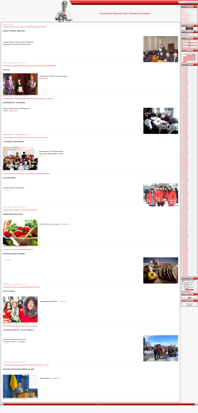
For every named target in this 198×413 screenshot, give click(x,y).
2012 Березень (185, 74)
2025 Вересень (185, 262)
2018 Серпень (185, 164)
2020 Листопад (185, 195)
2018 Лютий (185, 157)
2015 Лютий (185, 115)
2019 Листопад (185, 181)
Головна (4, 24)
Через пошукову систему (189, 287)
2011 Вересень (185, 67)
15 (187, 58)
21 (185, 60)
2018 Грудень (185, 168)
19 (194, 58)
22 (187, 60)
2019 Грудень (185, 182)
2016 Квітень (185, 131)
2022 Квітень (185, 215)
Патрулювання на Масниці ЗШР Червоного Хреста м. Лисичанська (21, 325)
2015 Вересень (185, 123)
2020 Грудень (185, 196)
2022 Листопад (185, 223)
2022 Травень (185, 216)
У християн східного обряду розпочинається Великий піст (18, 249)
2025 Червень (185, 259)
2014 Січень (185, 100)
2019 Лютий (185, 171)
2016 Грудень (185, 140)
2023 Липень (185, 232)
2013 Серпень (185, 94)
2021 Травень (185, 202)
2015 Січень (185, 114)
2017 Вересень (185, 151)
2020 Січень (185, 183)
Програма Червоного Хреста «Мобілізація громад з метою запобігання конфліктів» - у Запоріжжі (28, 98)
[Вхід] (180, 6)
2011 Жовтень (185, 69)
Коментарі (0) (24, 62)
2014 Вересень (185, 109)
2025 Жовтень (185, 263)
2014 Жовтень (185, 110)
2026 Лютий (185, 268)
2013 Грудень (185, 99)
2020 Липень (185, 190)
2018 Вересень (185, 165)
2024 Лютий (185, 240)
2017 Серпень (185, 150)
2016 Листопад (185, 139)
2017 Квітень (185, 145)
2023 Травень (185, 230)
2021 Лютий (185, 198)
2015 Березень (185, 116)
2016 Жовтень (185, 138)
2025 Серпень (185, 261)
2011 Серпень (185, 66)
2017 (8, 24)
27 (184, 61)
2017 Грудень (185, 154)
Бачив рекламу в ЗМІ (188, 284)
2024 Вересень (185, 248)
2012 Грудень (185, 85)
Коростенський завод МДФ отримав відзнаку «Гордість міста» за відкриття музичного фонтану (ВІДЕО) (30, 65)
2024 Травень (185, 244)
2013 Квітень (185, 89)
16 (189, 58)
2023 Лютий (185, 226)
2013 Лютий (185, 87)
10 (191, 57)
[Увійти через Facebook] (189, 28)
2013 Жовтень (185, 96)
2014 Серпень (185, 108)
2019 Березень (185, 172)
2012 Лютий (185, 73)
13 (184, 58)
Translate (191, 35)
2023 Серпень (185, 233)
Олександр (13, 62)
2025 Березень (185, 255)
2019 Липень (185, 176)
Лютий (11, 24)
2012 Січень (185, 72)
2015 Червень (185, 120)
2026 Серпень (185, 275)
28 (185, 61)
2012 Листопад (185, 84)
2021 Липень (185, 204)
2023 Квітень (185, 229)
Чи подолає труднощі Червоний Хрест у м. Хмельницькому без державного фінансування (27, 173)
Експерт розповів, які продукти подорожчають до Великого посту (20, 209)
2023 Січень (185, 225)
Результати (184, 290)
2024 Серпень (185, 247)
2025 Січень (185, 253)
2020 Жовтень (185, 194)
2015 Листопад (185, 125)
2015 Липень (185, 121)
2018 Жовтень (185, 166)
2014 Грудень (185, 113)
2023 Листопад (185, 237)
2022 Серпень (185, 219)
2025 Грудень (185, 266)
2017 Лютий (185, 143)
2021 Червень (185, 203)
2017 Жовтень (185, 152)
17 (191, 58)
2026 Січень (185, 267)
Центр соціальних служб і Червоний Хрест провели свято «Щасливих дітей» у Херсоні (26, 137)
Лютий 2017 (189, 52)
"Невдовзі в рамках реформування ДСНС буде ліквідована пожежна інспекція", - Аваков (26, 364)
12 (194, 57)
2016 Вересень (185, 137)
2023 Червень (185, 231)
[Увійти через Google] (192, 28)
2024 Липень (185, 246)
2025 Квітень (185, 256)
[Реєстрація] (178, 6)
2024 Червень (185, 245)
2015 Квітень (185, 117)
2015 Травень (185, 118)
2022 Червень (185, 217)
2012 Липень (185, 79)
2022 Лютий (185, 212)
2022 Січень (185, 211)
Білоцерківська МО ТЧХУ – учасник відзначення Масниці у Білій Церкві (22, 287)
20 (184, 60)
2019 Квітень (185, 173)
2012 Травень (185, 77)
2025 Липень (185, 260)
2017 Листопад (185, 153)
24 (191, 60)
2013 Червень (185, 92)
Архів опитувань (190, 290)
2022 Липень (185, 218)
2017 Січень (185, 142)
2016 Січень (185, 128)
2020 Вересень (185, 193)
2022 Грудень (185, 224)
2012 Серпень (185, 80)
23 (189, 60)
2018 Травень (185, 160)
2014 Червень (185, 106)
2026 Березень (185, 269)
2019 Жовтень (185, 180)
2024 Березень (185, 241)
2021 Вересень (185, 207)
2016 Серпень (185, 136)
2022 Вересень (185, 220)
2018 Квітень (185, 159)
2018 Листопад (185, 167)
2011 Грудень (185, 71)
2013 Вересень (185, 95)
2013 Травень (185, 91)
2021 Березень (185, 200)
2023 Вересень (185, 234)
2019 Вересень (185, 179)
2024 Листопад (185, 251)
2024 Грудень (185, 252)
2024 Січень (185, 239)
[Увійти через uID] (187, 28)
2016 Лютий (185, 129)
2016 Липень (185, 135)
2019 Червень (185, 175)
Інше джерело (186, 288)
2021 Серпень (185, 205)
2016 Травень (185, 132)
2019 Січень (185, 169)
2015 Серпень (185, 122)
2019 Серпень (185, 178)
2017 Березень (185, 144)
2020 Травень (185, 188)
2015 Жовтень (185, 124)
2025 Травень (185, 258)
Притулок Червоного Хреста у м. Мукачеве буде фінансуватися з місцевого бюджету (25, 26)
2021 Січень (185, 197)
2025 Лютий (185, 254)
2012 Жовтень (185, 82)
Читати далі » (6, 46)
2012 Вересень (185, 81)
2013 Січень (185, 86)
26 (194, 60)
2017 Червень (185, 147)
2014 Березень (185, 102)
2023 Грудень (185, 238)
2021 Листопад (185, 209)
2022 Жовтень (185, 222)
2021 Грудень (185, 210)
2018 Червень (185, 161)
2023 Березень (185, 227)
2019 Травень (185, 174)
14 (185, 58)
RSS (81, 2)
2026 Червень (185, 273)
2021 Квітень (185, 201)
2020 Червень (185, 189)
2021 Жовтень (185, 208)
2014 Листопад (185, 111)
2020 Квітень (185, 187)
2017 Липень (185, 149)
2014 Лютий (185, 101)
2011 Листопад (185, 70)
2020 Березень (185, 186)
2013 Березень (185, 88)
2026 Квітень (185, 270)
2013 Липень (185, 93)
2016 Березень (185, 130)
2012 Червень (185, 78)
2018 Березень (185, 158)
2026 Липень (185, 274)
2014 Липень (185, 107)
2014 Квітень (185, 103)
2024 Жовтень (185, 249)
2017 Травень (185, 146)
